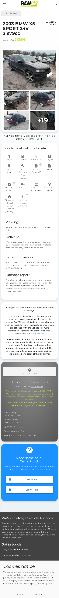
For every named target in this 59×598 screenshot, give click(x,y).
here (50, 583)
